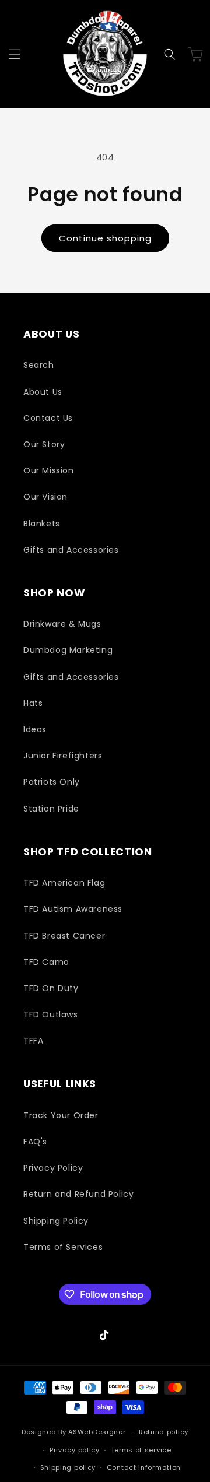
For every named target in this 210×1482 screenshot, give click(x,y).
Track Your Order (61, 1115)
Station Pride (51, 808)
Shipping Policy (56, 1221)
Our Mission (48, 470)
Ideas (35, 729)
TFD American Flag (64, 883)
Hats (33, 703)
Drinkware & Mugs (62, 624)
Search (38, 365)
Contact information (144, 1467)
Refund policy (163, 1432)
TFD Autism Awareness (73, 909)
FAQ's (35, 1141)
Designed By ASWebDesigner (74, 1432)
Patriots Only (51, 782)
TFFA (33, 1040)
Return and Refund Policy (78, 1194)
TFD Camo (46, 962)
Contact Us (48, 418)
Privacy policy (75, 1450)
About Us (42, 392)
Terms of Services (63, 1247)
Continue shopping (105, 238)
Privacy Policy (53, 1168)
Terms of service (141, 1450)
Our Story (44, 444)
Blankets (41, 523)
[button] (14, 54)
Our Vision (45, 497)
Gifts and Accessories (71, 550)
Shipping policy (68, 1467)
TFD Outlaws (50, 1014)
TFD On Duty (51, 988)
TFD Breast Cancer (64, 936)
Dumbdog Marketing (68, 650)
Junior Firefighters (62, 755)
